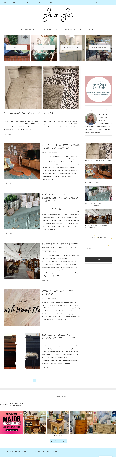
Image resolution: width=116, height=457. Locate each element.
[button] (54, 436)
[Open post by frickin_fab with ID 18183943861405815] (81, 422)
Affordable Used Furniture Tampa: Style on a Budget (61, 197)
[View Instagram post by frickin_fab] (21, 431)
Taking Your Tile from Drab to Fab (28, 113)
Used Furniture (47, 152)
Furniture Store (99, 47)
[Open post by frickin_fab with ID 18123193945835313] (58, 422)
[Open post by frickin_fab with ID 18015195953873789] (104, 422)
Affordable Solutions (10, 117)
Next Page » (47, 380)
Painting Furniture (60, 342)
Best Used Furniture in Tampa (16, 451)
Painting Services (71, 47)
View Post (7, 134)
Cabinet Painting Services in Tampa (45, 451)
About (16, 47)
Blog (44, 47)
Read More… (95, 132)
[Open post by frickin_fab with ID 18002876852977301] (11, 422)
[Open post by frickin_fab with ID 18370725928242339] (34, 422)
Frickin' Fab (58, 15)
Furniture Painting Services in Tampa (20, 454)
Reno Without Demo (22, 117)
